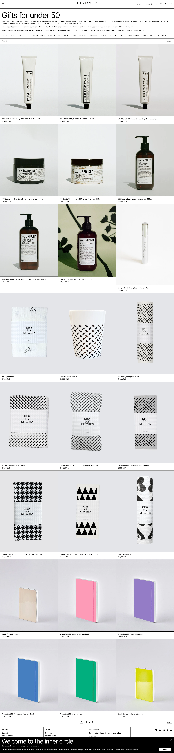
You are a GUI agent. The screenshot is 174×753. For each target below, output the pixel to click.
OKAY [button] (165, 749)
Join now (92, 737)
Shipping (48, 733)
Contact (5, 733)
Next (168, 722)
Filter (4, 41)
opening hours (7, 735)
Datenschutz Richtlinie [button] (132, 749)
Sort (169, 41)
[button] (166, 4)
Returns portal (50, 735)
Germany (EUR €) (151, 4)
